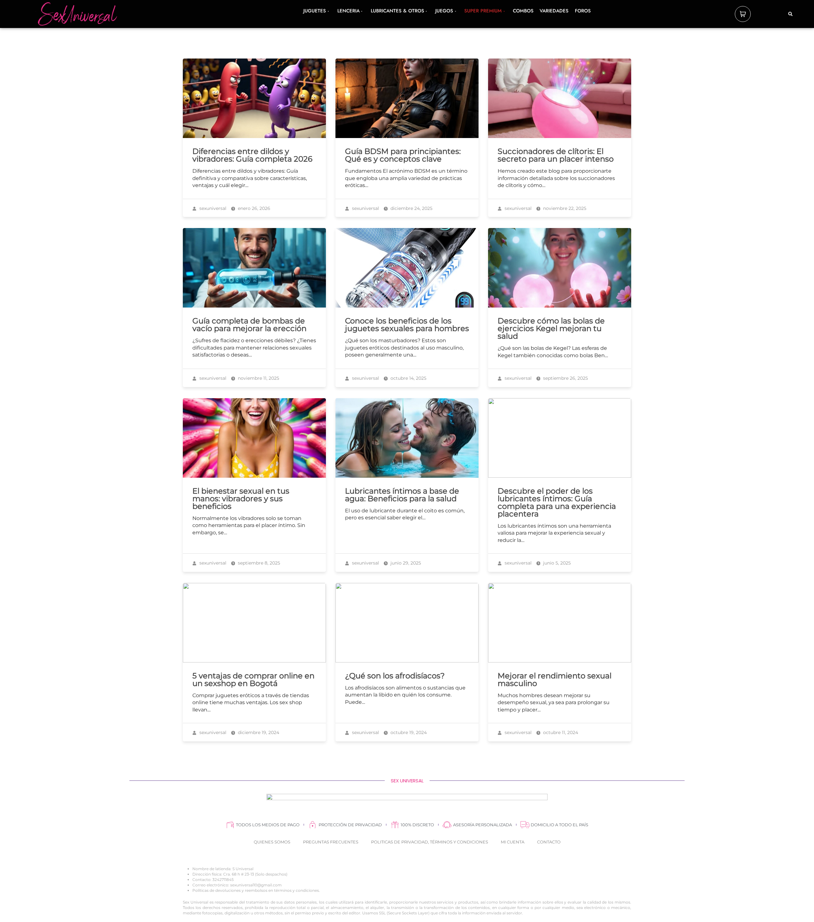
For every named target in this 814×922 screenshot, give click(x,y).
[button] (790, 14)
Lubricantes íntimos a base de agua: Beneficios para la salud (402, 494)
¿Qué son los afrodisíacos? (395, 675)
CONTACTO (549, 841)
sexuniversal (212, 208)
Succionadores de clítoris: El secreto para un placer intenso (556, 155)
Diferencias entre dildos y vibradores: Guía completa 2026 (252, 155)
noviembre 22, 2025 (564, 208)
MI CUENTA (512, 841)
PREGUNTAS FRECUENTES (330, 841)
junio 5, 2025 (556, 563)
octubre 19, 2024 (408, 732)
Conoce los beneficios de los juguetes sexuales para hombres (407, 324)
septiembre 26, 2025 (565, 378)
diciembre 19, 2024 (258, 732)
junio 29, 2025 (405, 563)
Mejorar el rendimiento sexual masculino (554, 679)
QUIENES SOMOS (272, 841)
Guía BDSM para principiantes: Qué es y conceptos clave (403, 155)
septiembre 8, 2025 (258, 563)
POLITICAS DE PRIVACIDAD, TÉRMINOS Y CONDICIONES (429, 841)
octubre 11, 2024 (560, 732)
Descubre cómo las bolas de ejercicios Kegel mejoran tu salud (551, 328)
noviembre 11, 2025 (258, 378)
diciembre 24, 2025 (410, 208)
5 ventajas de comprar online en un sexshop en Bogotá (253, 679)
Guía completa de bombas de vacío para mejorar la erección (249, 324)
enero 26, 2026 (253, 208)
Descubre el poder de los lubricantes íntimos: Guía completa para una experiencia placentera (557, 502)
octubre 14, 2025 (407, 378)
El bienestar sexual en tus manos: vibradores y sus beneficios (240, 498)
